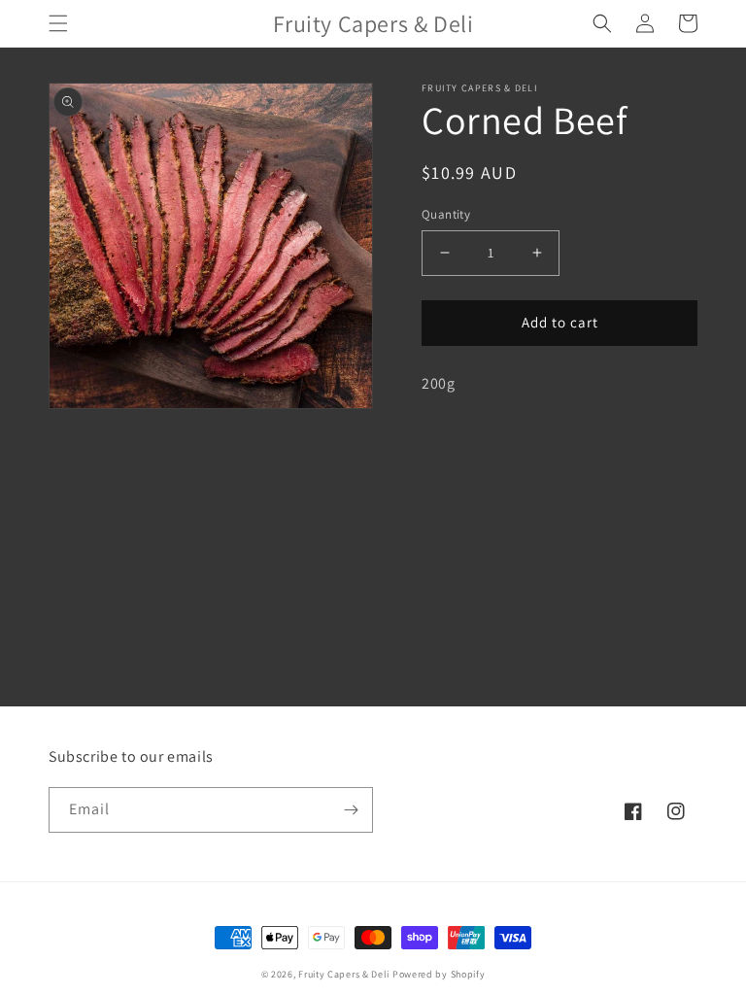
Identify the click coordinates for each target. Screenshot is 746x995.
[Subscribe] (350, 810)
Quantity (446, 214)
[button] (58, 23)
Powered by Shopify (439, 974)
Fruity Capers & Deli (344, 974)
